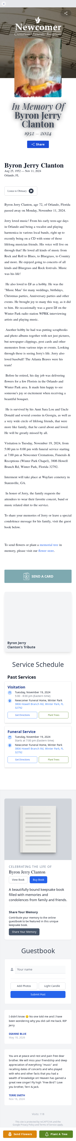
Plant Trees (53, 715)
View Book (18, 879)
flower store (46, 550)
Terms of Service (48, 1124)
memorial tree (49, 544)
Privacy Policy (27, 1124)
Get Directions (22, 715)
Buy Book (38, 879)
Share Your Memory (24, 931)
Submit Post (38, 994)
